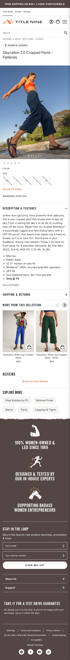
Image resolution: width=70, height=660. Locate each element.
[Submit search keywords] (65, 32)
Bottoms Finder (44, 400)
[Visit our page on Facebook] (30, 652)
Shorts (9, 409)
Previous (2, 112)
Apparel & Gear (12, 39)
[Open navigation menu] (64, 21)
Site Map (11, 631)
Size (5, 173)
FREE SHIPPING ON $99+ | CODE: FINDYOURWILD (35, 4)
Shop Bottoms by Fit (16, 400)
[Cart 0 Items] (58, 22)
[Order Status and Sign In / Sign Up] (51, 22)
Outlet (18, 11)
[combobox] (30, 32)
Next (67, 112)
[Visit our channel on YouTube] (39, 652)
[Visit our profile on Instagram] (21, 652)
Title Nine (8, 11)
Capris (40, 39)
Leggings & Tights (45, 409)
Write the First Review (35, 381)
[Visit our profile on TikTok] (48, 652)
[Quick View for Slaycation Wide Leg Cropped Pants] (18, 331)
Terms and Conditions (31, 631)
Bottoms (28, 39)
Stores (27, 11)
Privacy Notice (53, 631)
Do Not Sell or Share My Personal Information (25, 635)
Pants (24, 409)
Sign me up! (35, 565)
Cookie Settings (59, 635)
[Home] (22, 21)
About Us (10, 578)
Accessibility (36, 640)
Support (10, 587)
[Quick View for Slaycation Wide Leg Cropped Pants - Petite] (51, 331)
